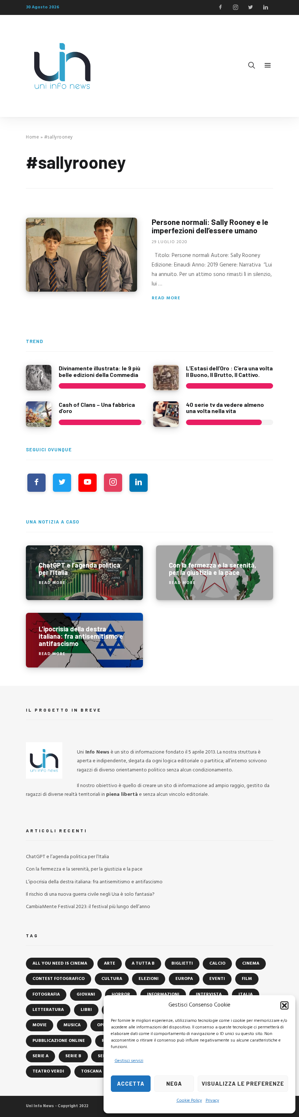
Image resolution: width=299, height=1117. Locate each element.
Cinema (250, 963)
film (247, 978)
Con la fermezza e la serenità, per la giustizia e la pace (84, 869)
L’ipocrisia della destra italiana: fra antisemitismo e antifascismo (94, 882)
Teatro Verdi (48, 1071)
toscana (91, 1071)
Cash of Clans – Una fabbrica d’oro (97, 408)
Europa (184, 978)
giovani (86, 994)
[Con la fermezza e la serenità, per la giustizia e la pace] (214, 572)
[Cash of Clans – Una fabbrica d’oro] (38, 414)
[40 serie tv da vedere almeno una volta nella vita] (166, 414)
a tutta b (143, 963)
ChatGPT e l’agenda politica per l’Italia (67, 857)
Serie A (40, 1056)
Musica (72, 1025)
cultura (111, 978)
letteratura (48, 1009)
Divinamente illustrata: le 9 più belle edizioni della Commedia (99, 371)
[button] (284, 1005)
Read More (166, 298)
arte (109, 963)
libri (86, 1009)
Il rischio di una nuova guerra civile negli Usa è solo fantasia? (90, 894)
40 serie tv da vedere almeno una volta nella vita (225, 408)
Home (32, 137)
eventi (217, 978)
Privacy (212, 1100)
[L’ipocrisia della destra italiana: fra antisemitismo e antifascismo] (84, 640)
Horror (121, 994)
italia (245, 994)
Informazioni (163, 994)
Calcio (217, 963)
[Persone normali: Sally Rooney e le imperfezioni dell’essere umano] (81, 255)
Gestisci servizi (128, 1061)
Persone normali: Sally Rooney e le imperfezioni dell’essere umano (210, 226)
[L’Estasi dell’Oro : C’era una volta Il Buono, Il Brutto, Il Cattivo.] (166, 377)
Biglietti (182, 963)
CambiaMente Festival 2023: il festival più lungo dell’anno (88, 907)
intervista (209, 994)
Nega (174, 1083)
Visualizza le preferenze (243, 1083)
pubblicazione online (58, 1040)
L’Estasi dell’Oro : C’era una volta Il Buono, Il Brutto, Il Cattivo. (229, 371)
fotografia (46, 994)
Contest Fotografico (58, 978)
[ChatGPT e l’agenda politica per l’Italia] (84, 572)
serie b (73, 1056)
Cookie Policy (189, 1100)
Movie (39, 1025)
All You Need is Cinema (59, 963)
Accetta (130, 1083)
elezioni (149, 978)
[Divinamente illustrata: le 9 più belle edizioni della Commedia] (38, 377)
